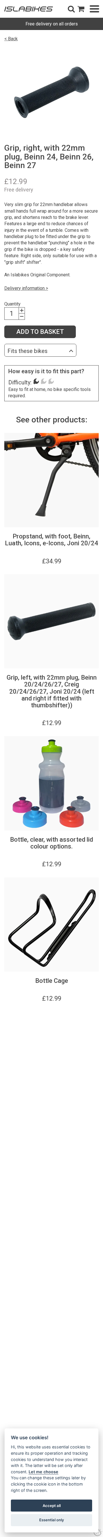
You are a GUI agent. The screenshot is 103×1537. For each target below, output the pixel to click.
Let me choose (43, 1471)
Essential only (51, 1520)
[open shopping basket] (81, 9)
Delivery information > (26, 288)
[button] (71, 9)
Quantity (12, 304)
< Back (11, 38)
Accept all (52, 1505)
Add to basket (40, 331)
